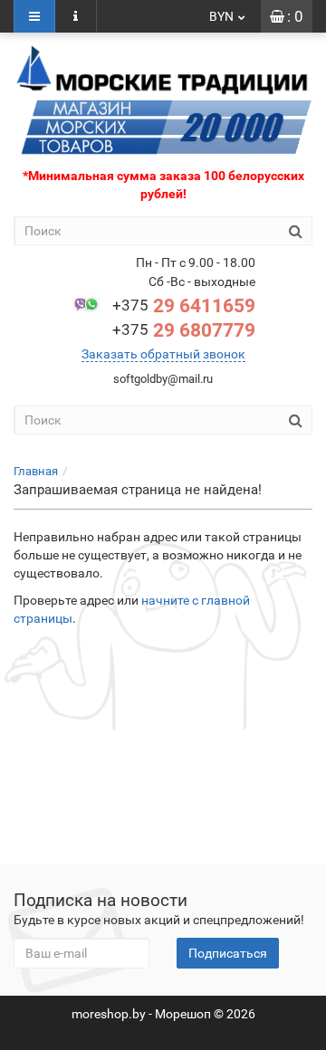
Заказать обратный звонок (163, 354)
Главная (36, 471)
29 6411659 (183, 306)
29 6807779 (183, 330)
